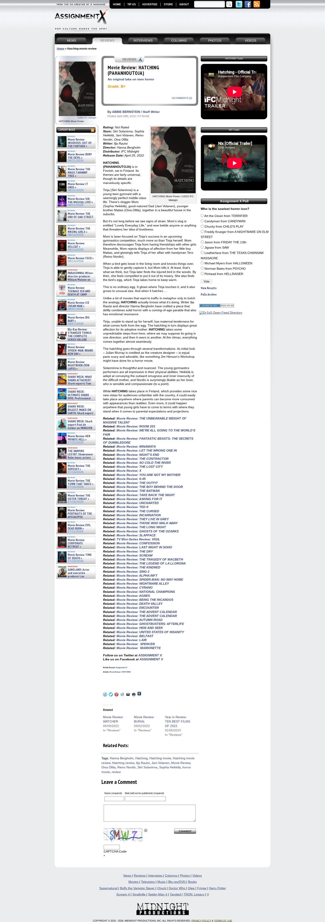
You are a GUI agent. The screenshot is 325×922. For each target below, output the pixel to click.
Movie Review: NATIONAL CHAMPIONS (146, 591)
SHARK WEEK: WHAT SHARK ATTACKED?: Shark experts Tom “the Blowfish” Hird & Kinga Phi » (74, 383)
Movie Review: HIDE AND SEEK (140, 628)
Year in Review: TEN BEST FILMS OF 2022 (177, 721)
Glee (191, 888)
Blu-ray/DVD (177, 881)
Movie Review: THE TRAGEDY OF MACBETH (150, 559)
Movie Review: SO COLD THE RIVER (144, 462)
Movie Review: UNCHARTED (138, 503)
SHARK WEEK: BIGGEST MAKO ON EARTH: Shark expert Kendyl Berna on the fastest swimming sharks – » (75, 413)
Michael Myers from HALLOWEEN (228, 263)
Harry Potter (217, 888)
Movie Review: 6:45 (131, 479)
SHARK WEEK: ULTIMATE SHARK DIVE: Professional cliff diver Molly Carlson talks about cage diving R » (75, 398)
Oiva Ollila (108, 767)
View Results (208, 288)
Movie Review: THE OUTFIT (137, 483)
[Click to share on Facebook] (105, 694)
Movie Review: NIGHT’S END (138, 454)
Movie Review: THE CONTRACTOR (142, 458)
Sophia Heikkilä (170, 767)
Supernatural (108, 888)
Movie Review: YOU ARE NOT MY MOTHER (148, 475)
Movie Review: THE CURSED (138, 511)
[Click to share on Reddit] (122, 694)
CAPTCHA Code (115, 851)
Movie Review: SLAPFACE (136, 535)
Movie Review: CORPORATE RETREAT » (76, 543)
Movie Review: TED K (133, 507)
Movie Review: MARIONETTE (139, 648)
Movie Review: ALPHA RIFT (137, 575)
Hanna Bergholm (122, 758)
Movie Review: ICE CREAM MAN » (78, 304)
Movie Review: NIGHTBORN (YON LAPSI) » (78, 365)
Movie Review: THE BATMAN (138, 491)
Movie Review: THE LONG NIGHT (141, 527)
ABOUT (184, 4)
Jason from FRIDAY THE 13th (225, 242)
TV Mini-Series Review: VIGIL (138, 539)
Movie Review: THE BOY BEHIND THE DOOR (150, 487)
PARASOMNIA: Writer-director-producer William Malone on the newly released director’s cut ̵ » (75, 279)
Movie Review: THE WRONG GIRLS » (79, 230)
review (116, 772)
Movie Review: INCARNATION (139, 515)
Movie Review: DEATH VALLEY (139, 603)
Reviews (140, 875)
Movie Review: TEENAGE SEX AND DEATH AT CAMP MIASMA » (73, 293)
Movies (133, 881)
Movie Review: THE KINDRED (138, 567)
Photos (185, 875)
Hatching (141, 758)
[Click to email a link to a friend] (128, 694)
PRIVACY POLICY (201, 920)
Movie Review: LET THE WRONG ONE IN (147, 450)
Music (161, 881)
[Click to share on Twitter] (111, 694)
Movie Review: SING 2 (133, 571)
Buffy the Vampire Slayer (137, 888)
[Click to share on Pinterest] (117, 694)
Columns (171, 875)
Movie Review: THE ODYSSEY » (79, 467)
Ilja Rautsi (143, 763)
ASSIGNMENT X (150, 655)
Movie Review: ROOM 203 (136, 426)
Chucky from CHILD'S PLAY (224, 226)
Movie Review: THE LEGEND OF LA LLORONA (151, 563)
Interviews (155, 875)
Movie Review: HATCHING (120, 672)
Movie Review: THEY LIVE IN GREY (143, 519)
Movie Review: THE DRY (135, 551)
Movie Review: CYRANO (135, 587)
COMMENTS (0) (183, 98)
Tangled (176, 894)
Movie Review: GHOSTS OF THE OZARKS (148, 531)
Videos (197, 875)
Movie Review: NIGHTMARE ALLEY (143, 583)
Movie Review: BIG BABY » (79, 319)
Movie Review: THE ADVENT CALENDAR (147, 612)
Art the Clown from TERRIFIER (226, 216)
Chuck (162, 888)
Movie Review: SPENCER (136, 644)
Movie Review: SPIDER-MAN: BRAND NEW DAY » (80, 351)
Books (192, 881)
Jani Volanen (160, 763)
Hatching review (123, 763)
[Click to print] (134, 694)
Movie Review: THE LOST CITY (140, 466)
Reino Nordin (126, 767)
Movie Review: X (129, 470)
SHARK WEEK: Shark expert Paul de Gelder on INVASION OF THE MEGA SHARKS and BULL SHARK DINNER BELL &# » (75, 430)
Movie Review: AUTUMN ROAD (139, 620)
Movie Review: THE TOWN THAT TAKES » (80, 482)
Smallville (139, 894)
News (127, 875)
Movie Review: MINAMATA (136, 446)
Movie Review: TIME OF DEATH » (80, 556)
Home (60, 48)
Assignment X (121, 668)
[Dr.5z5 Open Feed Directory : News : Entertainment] (220, 312)
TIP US (131, 4)
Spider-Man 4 (158, 894)
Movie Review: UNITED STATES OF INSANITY (150, 632)
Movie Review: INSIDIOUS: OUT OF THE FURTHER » (80, 143)
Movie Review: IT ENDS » (78, 185)
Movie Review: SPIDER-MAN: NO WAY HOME (150, 579)
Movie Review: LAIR (132, 640)
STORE (168, 4)
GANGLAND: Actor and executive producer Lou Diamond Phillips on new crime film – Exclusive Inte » (75, 576)
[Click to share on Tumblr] (139, 694)
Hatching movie (160, 758)
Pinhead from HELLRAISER (224, 274)
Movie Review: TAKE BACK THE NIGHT (146, 495)
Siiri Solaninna (147, 767)
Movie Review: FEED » (81, 258)
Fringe (202, 888)
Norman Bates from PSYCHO (225, 268)
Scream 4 (123, 894)
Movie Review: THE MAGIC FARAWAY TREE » (79, 173)
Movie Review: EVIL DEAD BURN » (79, 527)
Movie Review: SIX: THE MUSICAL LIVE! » (80, 200)
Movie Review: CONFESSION (138, 543)
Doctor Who (177, 888)
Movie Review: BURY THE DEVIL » (80, 156)
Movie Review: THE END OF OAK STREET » (81, 217)
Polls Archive (209, 294)
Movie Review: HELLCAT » (76, 245)
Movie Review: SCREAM (135, 555)
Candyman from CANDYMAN (225, 221)
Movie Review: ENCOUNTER (138, 607)
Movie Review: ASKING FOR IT (139, 499)
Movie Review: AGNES (133, 595)
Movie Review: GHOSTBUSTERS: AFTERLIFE (150, 624)
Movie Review (180, 763)
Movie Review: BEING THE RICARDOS (145, 599)
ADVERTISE (149, 4)
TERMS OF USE (223, 920)
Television (148, 881)
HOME (117, 4)
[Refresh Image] (145, 830)
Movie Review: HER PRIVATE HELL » (79, 438)
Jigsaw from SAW (217, 247)
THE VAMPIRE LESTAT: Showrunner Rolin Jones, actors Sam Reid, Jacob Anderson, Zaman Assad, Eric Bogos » (75, 457)
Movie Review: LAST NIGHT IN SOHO (144, 547)
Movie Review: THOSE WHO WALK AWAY (147, 523)
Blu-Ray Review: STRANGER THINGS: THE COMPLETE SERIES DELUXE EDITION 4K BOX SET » (74, 336)
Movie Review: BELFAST (135, 636)
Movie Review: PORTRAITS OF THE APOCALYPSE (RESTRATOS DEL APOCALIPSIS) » (74, 517)
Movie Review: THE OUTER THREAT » (79, 497)
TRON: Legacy (194, 894)
